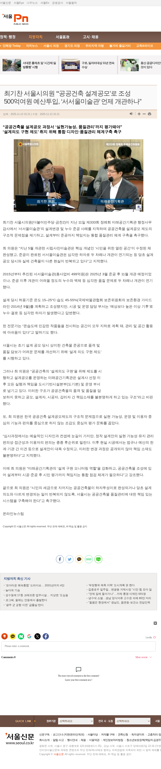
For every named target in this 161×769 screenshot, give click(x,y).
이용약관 (94, 740)
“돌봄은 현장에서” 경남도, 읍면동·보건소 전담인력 (119, 602)
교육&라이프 (144, 45)
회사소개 (44, 740)
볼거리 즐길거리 (120, 45)
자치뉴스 (32, 45)
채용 (83, 740)
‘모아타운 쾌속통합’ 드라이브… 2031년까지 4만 (34, 585)
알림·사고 (58, 740)
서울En (44, 2)
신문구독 (44, 734)
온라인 (74, 734)
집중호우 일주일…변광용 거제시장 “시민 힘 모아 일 (120, 589)
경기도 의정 (72, 45)
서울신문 (5, 2)
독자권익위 (137, 734)
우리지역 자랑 (94, 45)
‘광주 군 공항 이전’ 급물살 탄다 (24, 605)
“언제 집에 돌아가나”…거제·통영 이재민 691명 (117, 593)
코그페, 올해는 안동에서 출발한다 (26, 600)
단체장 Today (12, 45)
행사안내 (72, 740)
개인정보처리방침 (113, 740)
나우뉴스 (32, 2)
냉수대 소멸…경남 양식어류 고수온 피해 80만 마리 (119, 598)
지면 (67, 734)
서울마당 (93, 734)
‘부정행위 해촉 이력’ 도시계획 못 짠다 (111, 585)
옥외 (80, 734)
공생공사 (57, 2)
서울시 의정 (51, 45)
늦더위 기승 (12, 590)
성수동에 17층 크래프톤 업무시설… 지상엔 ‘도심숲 (36, 595)
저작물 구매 (107, 734)
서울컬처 (71, 2)
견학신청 (123, 734)
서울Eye (19, 2)
